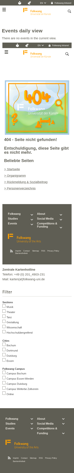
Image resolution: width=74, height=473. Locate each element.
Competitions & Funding (47, 225)
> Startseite (12, 169)
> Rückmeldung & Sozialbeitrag (25, 182)
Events (12, 223)
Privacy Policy (53, 251)
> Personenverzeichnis (20, 188)
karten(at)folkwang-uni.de (27, 279)
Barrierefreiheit (21, 253)
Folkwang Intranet (62, 3)
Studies (13, 218)
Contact (26, 251)
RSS (43, 251)
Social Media (45, 218)
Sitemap (35, 251)
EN (41, 3)
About (41, 213)
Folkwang (14, 213)
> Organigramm (15, 175)
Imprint (18, 251)
